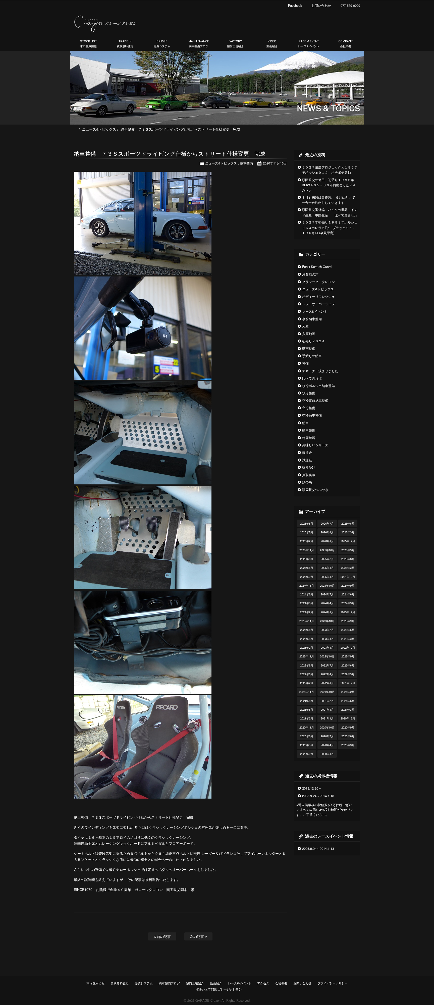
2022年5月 (306, 674)
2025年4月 (327, 568)
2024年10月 (327, 585)
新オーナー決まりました (320, 370)
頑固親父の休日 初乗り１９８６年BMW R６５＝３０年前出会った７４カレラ (329, 185)
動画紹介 (216, 983)
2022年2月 (306, 683)
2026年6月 (347, 523)
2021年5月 (306, 709)
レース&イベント (314, 311)
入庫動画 (308, 333)
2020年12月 (348, 718)
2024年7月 (327, 594)
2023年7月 (327, 630)
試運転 (307, 460)
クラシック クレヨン (318, 281)
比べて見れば (312, 378)
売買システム (144, 983)
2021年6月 (347, 701)
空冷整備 (308, 407)
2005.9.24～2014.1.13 (318, 795)
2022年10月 (327, 656)
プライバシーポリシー (332, 983)
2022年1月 (327, 683)
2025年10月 (327, 550)
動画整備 (308, 348)
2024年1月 (327, 612)
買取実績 (308, 474)
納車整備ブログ (169, 983)
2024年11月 (306, 585)
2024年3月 (347, 603)
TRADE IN (125, 44)
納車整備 (246, 163)
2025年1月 (327, 577)
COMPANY (345, 44)
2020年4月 (327, 745)
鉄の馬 (307, 482)
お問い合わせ (302, 983)
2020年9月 (347, 727)
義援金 (307, 452)
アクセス (263, 983)
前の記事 (163, 936)
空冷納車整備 (312, 415)
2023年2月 (306, 647)
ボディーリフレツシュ (318, 296)
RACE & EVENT (308, 44)
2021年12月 (348, 683)
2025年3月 (347, 568)
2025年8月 (306, 559)
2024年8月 (306, 594)
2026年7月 (327, 523)
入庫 (305, 326)
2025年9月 (347, 550)
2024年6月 (347, 594)
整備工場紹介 (195, 983)
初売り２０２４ (313, 341)
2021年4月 (327, 709)
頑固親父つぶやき (315, 489)
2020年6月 (347, 736)
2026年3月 (347, 532)
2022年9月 (347, 656)
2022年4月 (327, 674)
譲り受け (308, 467)
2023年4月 (327, 639)
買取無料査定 (120, 983)
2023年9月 (347, 621)
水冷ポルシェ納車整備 (318, 385)
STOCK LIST (88, 44)
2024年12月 (348, 577)
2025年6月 (347, 559)
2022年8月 (306, 665)
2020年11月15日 (275, 163)
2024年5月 (306, 603)
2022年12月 (348, 647)
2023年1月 (327, 647)
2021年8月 (306, 701)
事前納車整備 (312, 318)
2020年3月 (347, 745)
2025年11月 (306, 550)
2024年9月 (347, 585)
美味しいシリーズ (315, 444)
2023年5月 (306, 639)
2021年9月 (347, 692)
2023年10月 (327, 621)
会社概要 (281, 983)
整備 (305, 363)
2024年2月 (306, 612)
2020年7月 (327, 736)
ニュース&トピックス (99, 129)
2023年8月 (306, 630)
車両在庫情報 (95, 983)
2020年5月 (306, 745)
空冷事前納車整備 (315, 400)
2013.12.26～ (311, 788)
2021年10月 (327, 692)
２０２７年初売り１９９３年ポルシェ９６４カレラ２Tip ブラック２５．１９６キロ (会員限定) (329, 227)
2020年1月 (327, 754)
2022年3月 (347, 674)
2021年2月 (306, 718)
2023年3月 (347, 639)
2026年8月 (306, 523)
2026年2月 (306, 541)
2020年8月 (306, 736)
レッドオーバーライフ (318, 303)
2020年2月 (306, 754)
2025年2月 (306, 577)
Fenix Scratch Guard (317, 266)
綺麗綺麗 (308, 437)
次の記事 (197, 936)
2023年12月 (348, 612)
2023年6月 (347, 630)
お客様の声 (310, 274)
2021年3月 (347, 709)
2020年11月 (306, 727)
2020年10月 (327, 727)
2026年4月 (327, 532)
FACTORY (235, 44)
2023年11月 (306, 621)
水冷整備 (308, 392)
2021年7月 (327, 701)
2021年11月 (306, 692)
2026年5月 (306, 532)
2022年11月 (306, 656)
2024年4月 (327, 603)
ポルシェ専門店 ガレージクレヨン (218, 989)
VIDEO (272, 44)
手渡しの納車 (312, 355)
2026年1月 (327, 541)
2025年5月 (306, 568)
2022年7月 (327, 665)
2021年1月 (327, 718)
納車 (305, 422)
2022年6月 (347, 665)
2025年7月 (327, 559)
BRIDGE (162, 44)
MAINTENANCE (198, 44)
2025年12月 (348, 541)
